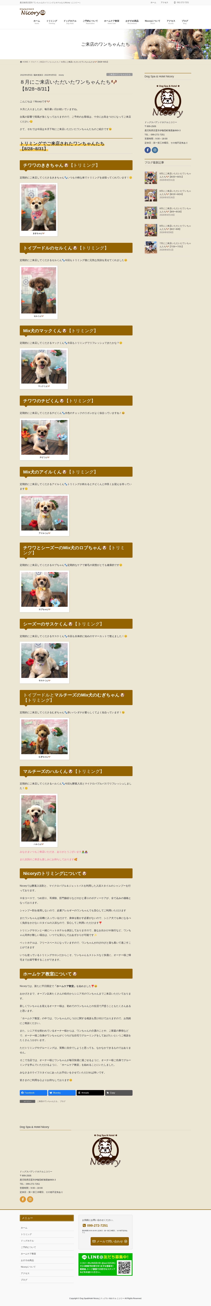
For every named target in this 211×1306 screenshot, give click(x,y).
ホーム (153, 2)
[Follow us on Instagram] (155, 150)
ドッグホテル (27, 1240)
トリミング (26, 1234)
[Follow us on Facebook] (148, 150)
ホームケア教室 (28, 1253)
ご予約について (28, 1247)
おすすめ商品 (27, 1260)
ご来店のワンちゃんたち (119, 74)
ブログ (62, 1101)
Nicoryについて (28, 1267)
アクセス (164, 2)
